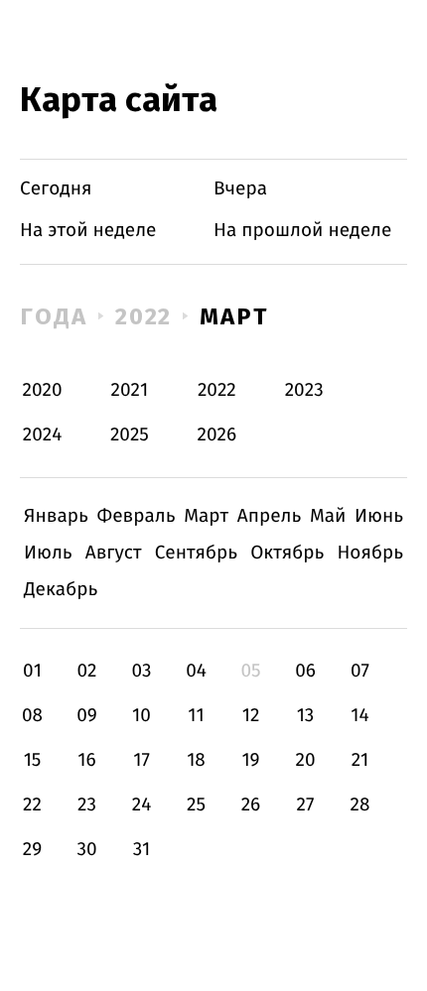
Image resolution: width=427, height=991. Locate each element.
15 (33, 760)
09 (86, 715)
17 (141, 760)
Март (234, 316)
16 (86, 760)
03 (141, 671)
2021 (130, 390)
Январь (56, 516)
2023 (304, 390)
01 (32, 671)
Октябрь (287, 553)
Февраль (136, 516)
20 (305, 760)
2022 (144, 316)
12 (251, 715)
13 (306, 715)
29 (32, 849)
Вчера (240, 189)
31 (142, 849)
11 (196, 715)
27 (306, 805)
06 (305, 671)
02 (86, 671)
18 (196, 760)
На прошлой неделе (302, 230)
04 (196, 671)
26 (251, 805)
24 (142, 805)
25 (196, 805)
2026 (217, 435)
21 (360, 760)
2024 (43, 435)
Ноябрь (370, 553)
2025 (129, 435)
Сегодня (56, 189)
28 (360, 805)
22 (32, 805)
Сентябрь (196, 553)
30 (86, 849)
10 (141, 715)
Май (328, 516)
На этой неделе (88, 230)
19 (250, 760)
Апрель (269, 516)
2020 (43, 390)
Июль (48, 553)
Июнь (379, 516)
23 (86, 805)
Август (113, 553)
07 (360, 671)
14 (359, 715)
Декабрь (60, 589)
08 (32, 715)
